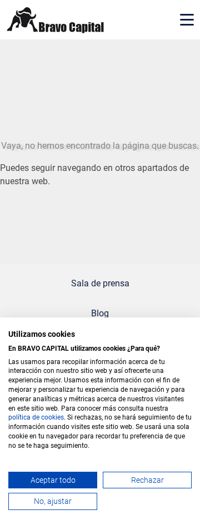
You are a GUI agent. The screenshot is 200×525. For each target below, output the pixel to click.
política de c (26, 417)
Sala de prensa (100, 283)
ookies (54, 417)
